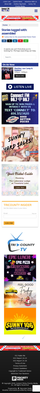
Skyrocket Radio (26, 388)
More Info (20, 76)
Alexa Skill (7, 4)
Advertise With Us (31, 2)
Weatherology (32, 390)
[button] (36, 11)
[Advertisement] (20, 18)
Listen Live (6, 2)
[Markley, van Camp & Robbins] (7, 73)
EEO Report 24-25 (20, 358)
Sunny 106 (32, 4)
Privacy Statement (20, 366)
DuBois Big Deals (20, 4)
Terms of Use (20, 363)
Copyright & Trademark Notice (20, 371)
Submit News (17, 2)
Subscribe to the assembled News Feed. (20, 37)
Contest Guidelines (20, 368)
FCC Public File (20, 355)
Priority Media (20, 6)
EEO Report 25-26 (20, 361)
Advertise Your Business (20, 373)
